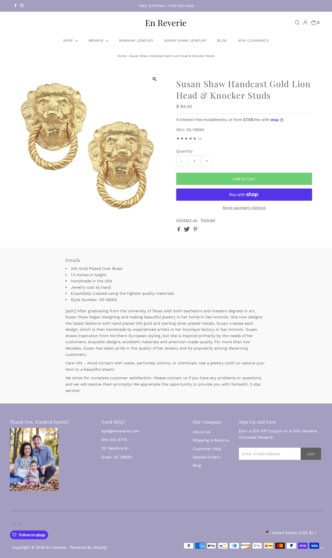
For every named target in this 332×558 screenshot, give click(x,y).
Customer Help (207, 448)
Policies (208, 220)
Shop (69, 40)
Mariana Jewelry (136, 40)
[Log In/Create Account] (305, 22)
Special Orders (206, 457)
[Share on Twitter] (187, 230)
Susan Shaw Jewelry (185, 40)
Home (122, 56)
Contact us (186, 220)
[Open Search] (297, 22)
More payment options (244, 207)
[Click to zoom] (154, 79)
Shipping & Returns (211, 440)
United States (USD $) (292, 532)
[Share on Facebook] (179, 230)
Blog (222, 40)
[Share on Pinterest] (195, 230)
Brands (97, 40)
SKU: (180, 129)
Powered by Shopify (88, 547)
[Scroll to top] (322, 548)
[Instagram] (22, 6)
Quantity (184, 151)
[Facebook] (15, 6)
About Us (201, 432)
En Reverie (166, 22)
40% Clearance (253, 40)
